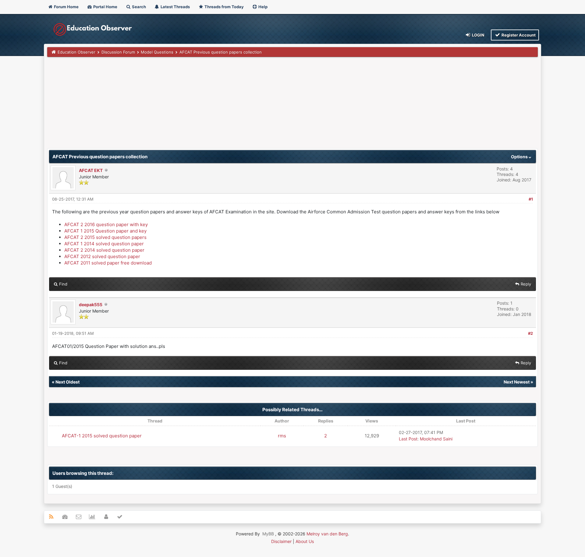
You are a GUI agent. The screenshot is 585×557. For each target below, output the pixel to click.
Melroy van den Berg (327, 533)
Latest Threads (175, 6)
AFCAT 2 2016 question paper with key (106, 224)
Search (138, 6)
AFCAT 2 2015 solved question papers (105, 237)
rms (282, 436)
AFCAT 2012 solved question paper (102, 256)
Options (520, 156)
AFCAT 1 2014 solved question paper (104, 244)
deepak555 (90, 304)
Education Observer (76, 52)
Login (477, 35)
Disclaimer (281, 541)
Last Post (408, 438)
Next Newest (517, 381)
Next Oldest (67, 381)
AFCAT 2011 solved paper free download (108, 263)
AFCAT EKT (91, 170)
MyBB (268, 533)
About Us (305, 541)
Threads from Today (224, 6)
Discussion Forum (118, 52)
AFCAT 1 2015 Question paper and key (105, 231)
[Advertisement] (230, 105)
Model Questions (157, 52)
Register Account (518, 35)
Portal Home (104, 6)
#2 (530, 333)
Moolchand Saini (436, 438)
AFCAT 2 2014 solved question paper (104, 250)
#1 (531, 199)
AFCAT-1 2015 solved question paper (102, 436)
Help (262, 6)
